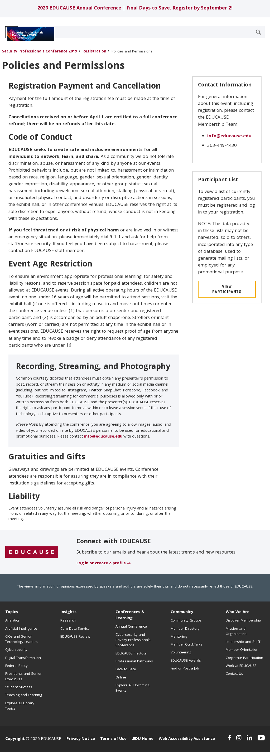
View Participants (227, 289)
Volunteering (181, 653)
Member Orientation (242, 650)
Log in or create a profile (101, 563)
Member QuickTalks (186, 645)
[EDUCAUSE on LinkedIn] (249, 737)
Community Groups (186, 621)
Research (68, 621)
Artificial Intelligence (21, 629)
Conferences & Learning (129, 615)
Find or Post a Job (185, 669)
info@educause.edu (103, 436)
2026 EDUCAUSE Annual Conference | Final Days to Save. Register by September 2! (135, 8)
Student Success (18, 687)
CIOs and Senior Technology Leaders (21, 639)
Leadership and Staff (243, 642)
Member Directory (185, 629)
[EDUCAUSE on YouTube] (261, 737)
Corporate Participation (244, 658)
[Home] (28, 34)
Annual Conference (131, 627)
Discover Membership (243, 621)
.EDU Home (142, 739)
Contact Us (234, 674)
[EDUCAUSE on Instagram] (239, 737)
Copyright (15, 739)
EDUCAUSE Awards (186, 661)
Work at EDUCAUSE (241, 666)
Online (120, 678)
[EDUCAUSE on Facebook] (229, 737)
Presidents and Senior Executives (23, 676)
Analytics (12, 621)
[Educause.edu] (31, 552)
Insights (68, 612)
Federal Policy (16, 666)
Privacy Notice (80, 739)
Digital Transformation (23, 658)
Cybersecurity (16, 650)
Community (182, 612)
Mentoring (179, 637)
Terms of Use (113, 739)
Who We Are (237, 612)
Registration (94, 52)
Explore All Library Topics (19, 706)
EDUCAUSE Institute (131, 654)
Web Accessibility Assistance (187, 739)
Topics (11, 612)
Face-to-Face (125, 669)
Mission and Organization (236, 631)
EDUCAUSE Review (75, 637)
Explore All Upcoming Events (132, 688)
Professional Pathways (134, 661)
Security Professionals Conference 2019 (39, 52)
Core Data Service (75, 629)
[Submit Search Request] (258, 32)
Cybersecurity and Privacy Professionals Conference (133, 640)
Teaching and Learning (23, 695)
